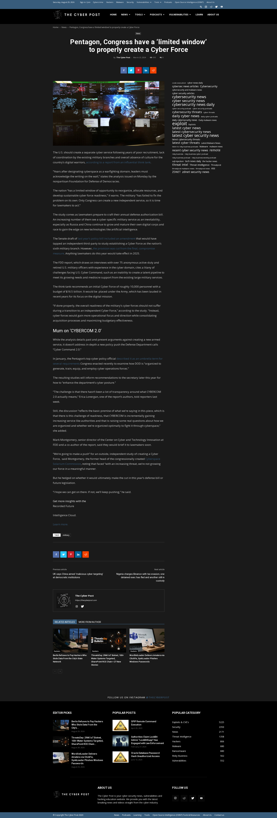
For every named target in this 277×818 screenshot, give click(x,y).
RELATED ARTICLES (65, 622)
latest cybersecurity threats (186, 139)
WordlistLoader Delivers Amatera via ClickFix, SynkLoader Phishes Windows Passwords (147, 658)
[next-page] (60, 671)
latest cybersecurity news (191, 131)
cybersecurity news (189, 96)
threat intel (180, 164)
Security (130, 2)
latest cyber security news (195, 135)
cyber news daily (195, 82)
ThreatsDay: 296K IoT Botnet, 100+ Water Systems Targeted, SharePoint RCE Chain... (87, 740)
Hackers (109, 2)
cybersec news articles (185, 86)
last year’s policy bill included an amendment (106, 238)
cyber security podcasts (202, 108)
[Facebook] (124, 70)
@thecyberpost (158, 697)
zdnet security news (195, 172)
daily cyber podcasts (209, 116)
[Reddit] (211, 6)
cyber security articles (183, 93)
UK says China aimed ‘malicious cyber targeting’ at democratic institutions (78, 576)
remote (215, 150)
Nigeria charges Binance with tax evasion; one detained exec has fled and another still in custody (140, 577)
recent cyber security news (190, 150)
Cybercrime (98, 2)
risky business (177, 154)
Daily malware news (208, 120)
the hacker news (209, 161)
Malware (120, 2)
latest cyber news (186, 128)
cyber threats (209, 112)
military (66, 535)
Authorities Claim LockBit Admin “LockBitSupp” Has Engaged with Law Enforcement (147, 740)
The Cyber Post (123, 57)
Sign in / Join (85, 2)
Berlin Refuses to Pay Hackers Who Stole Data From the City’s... (87, 724)
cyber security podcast (181, 108)
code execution (179, 83)
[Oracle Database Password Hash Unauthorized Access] (121, 757)
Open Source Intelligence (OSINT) (189, 2)
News (124, 14)
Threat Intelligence (199, 164)
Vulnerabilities (143, 2)
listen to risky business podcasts (185, 147)
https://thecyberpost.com (86, 600)
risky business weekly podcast (204, 158)
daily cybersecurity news (184, 120)
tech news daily (193, 161)
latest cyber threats (186, 142)
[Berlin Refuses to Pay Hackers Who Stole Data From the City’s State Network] (70, 641)
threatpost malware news (183, 168)
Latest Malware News (210, 143)
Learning (137, 815)
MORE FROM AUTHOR (90, 622)
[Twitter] (216, 6)
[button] (201, 6)
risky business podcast (181, 158)
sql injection (178, 161)
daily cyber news (185, 116)
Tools (156, 2)
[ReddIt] (153, 70)
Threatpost (216, 165)
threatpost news (203, 168)
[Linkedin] (146, 70)
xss (213, 168)
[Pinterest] (138, 70)
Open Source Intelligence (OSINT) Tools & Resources (176, 815)
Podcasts (168, 2)
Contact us (219, 815)
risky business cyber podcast (196, 154)
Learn (199, 14)
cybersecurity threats (187, 112)
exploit (179, 123)
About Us (210, 2)
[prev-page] (55, 671)
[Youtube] (221, 6)
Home (113, 14)
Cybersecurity (209, 86)
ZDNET (176, 172)
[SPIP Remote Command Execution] (121, 725)
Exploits (192, 124)
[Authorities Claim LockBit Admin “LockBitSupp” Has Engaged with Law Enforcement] (121, 740)
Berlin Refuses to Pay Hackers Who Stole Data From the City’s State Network (70, 658)
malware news (216, 146)
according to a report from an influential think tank (118, 162)
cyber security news (188, 100)
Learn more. (60, 524)
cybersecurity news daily (193, 104)
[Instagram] (205, 6)
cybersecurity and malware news (187, 90)
